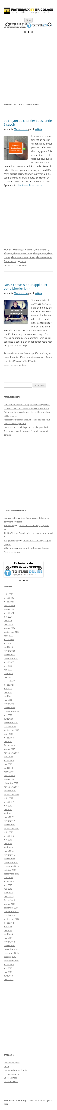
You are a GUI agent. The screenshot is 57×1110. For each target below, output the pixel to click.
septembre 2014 (11, 919)
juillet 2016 (9, 836)
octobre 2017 (10, 790)
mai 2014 (8, 930)
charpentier (42, 249)
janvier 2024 (9, 628)
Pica (33, 257)
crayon (9, 253)
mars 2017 (8, 817)
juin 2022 (8, 665)
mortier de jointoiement (33, 357)
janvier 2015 (9, 904)
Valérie (38, 129)
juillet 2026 (9, 597)
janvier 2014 (9, 945)
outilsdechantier (20, 257)
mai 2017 (8, 809)
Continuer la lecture (30, 185)
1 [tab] (25, 32)
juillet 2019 (9, 737)
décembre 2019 (11, 722)
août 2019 (8, 733)
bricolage (19, 249)
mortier (15, 357)
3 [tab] (32, 32)
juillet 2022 (9, 662)
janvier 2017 (9, 824)
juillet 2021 (9, 684)
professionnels (45, 257)
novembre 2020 (11, 711)
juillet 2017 (9, 802)
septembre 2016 (11, 828)
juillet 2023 (9, 639)
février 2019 (9, 745)
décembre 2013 (11, 949)
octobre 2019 (10, 726)
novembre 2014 (11, 911)
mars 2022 (8, 677)
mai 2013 (8, 972)
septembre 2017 (11, 794)
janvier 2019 (9, 749)
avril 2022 (8, 673)
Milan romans (10, 548)
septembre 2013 (11, 960)
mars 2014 (8, 938)
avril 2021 (8, 696)
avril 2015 (8, 892)
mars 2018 (8, 771)
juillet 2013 (9, 964)
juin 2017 (8, 805)
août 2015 (8, 877)
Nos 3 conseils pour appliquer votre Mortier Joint (25, 287)
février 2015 (9, 900)
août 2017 (8, 798)
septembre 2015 (11, 873)
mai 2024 (8, 620)
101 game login (11, 540)
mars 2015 (8, 896)
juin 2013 (8, 968)
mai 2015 (8, 888)
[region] (28, 26)
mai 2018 (8, 764)
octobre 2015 (10, 870)
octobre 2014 (10, 915)
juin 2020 (8, 715)
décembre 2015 (11, 862)
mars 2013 (8, 979)
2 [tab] (28, 32)
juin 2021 (8, 688)
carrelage (29, 353)
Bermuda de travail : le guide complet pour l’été (26, 427)
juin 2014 (8, 926)
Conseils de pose (14, 353)
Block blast (9, 525)
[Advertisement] (28, 68)
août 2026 (8, 594)
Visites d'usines (11, 1081)
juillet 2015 (9, 881)
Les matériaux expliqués (15, 1070)
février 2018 (9, 775)
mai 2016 (8, 843)
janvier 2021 (9, 707)
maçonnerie (40, 253)
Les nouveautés (11, 1074)
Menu (28, 20)
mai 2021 (8, 692)
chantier (30, 249)
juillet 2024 (9, 613)
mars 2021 (8, 699)
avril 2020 (8, 718)
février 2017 (9, 820)
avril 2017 (8, 813)
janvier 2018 (9, 779)
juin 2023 (8, 643)
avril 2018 (8, 767)
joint (39, 353)
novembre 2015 (11, 866)
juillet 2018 (9, 760)
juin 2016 (8, 839)
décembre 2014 (11, 907)
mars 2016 (8, 851)
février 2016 (9, 854)
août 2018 (8, 756)
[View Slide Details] (28, 26)
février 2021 (9, 703)
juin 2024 (8, 616)
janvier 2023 (9, 654)
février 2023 (9, 650)
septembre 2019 (11, 730)
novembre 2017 (11, 786)
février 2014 (9, 941)
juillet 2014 (9, 922)
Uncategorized (10, 1077)
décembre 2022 (11, 658)
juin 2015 (8, 885)
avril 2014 (8, 934)
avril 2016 (8, 847)
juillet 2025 (9, 601)
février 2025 (9, 605)
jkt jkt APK (8, 533)
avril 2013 (8, 975)
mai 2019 (8, 741)
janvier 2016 (9, 858)
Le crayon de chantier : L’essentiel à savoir (28, 123)
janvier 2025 (9, 609)
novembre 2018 (11, 752)
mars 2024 (8, 624)
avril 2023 (8, 647)
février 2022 (9, 681)
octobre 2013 (10, 956)
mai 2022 (8, 669)
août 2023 (8, 635)
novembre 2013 (11, 953)
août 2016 (8, 832)
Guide (8, 249)
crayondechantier (23, 253)
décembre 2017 (11, 783)
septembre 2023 (11, 631)
